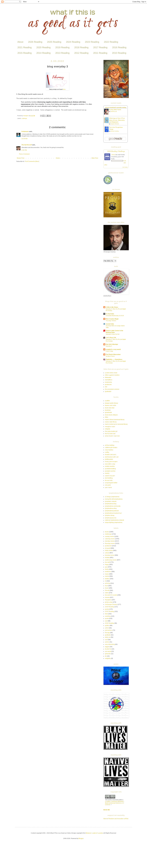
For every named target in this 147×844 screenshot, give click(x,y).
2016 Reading (119, 47)
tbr (106, 656)
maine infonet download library (114, 419)
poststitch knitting (110, 469)
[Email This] (41, 116)
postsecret (108, 384)
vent (106, 639)
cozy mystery (109, 450)
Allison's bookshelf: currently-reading (115, 107)
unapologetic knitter (111, 483)
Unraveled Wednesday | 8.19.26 (115, 315)
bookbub (108, 410)
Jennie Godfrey (115, 131)
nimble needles (110, 466)
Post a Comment (24, 154)
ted (106, 387)
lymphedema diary (111, 508)
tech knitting (109, 478)
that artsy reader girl (111, 431)
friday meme (109, 550)
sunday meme (109, 536)
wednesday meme (111, 560)
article (107, 628)
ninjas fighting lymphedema (113, 522)
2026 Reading (35, 42)
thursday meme (110, 543)
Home (58, 158)
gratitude (108, 635)
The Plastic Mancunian (113, 354)
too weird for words (111, 595)
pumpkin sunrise (110, 471)
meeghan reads (110, 426)
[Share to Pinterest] (50, 116)
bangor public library (111, 403)
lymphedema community (112, 506)
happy (107, 564)
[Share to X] (45, 116)
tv (105, 581)
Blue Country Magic (112, 319)
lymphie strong (109, 515)
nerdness (108, 571)
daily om (107, 637)
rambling (108, 616)
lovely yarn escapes (111, 461)
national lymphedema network (114, 520)
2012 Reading (81, 53)
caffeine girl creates (111, 447)
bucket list (108, 649)
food (106, 586)
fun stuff (107, 562)
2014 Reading (43, 53)
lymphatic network (110, 501)
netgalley (108, 658)
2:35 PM (24, 150)
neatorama (108, 382)
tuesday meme (109, 555)
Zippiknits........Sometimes (114, 359)
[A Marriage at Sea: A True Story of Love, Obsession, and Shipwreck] (107, 122)
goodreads (108, 412)
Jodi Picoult (114, 111)
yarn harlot (108, 487)
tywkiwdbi (108, 391)
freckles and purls (110, 454)
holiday (107, 557)
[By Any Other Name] (107, 114)
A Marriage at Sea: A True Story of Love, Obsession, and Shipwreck (117, 120)
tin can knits (108, 480)
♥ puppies (108, 600)
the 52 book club (110, 433)
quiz (106, 567)
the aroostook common (112, 389)
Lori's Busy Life (111, 337)
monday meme (109, 541)
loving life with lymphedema (113, 499)
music (107, 574)
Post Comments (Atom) (32, 161)
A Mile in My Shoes (112, 307)
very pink (108, 485)
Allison (113, 154)
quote (107, 618)
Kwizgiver (26, 115)
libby (106, 417)
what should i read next (112, 436)
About (20, 42)
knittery (107, 579)
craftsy (107, 452)
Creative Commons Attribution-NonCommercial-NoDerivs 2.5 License (114, 803)
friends (107, 590)
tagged (107, 646)
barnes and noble (110, 405)
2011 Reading (100, 53)
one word (108, 651)
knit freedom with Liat (111, 457)
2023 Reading (92, 42)
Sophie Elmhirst (115, 123)
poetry (107, 609)
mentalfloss (108, 380)
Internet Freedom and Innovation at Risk (115, 818)
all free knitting (109, 445)
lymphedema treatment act (113, 513)
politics (107, 625)
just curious (108, 630)
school (107, 553)
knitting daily (109, 459)
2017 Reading (100, 47)
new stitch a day (110, 464)
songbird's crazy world (113, 349)
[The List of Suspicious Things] (107, 132)
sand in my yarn (110, 476)
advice (107, 642)
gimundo (108, 654)
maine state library (111, 422)
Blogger (81, 838)
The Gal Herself (26, 145)
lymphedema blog (110, 503)
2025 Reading (54, 42)
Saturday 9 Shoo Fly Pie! (113, 334)
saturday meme (110, 539)
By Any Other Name (115, 109)
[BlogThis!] (43, 116)
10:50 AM (24, 138)
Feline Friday (109, 351)
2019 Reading (62, 47)
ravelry (107, 473)
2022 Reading (111, 42)
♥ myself (107, 548)
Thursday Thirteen (111, 320)
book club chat (109, 408)
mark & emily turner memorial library (116, 424)
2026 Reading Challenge (116, 151)
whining (107, 583)
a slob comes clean (111, 373)
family (107, 569)
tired (106, 614)
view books (125, 167)
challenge (24, 118)
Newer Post (20, 158)
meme (107, 576)
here (64, 89)
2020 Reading (43, 47)
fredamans (25, 131)
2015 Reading (24, 53)
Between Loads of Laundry (94, 833)
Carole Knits (110, 324)
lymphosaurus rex (110, 518)
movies (107, 597)
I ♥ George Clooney (111, 604)
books (107, 532)
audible (107, 401)
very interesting (110, 644)
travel (107, 588)
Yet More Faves (110, 356)
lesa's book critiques (111, 415)
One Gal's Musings (112, 344)
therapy (107, 632)
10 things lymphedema (112, 496)
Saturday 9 (109, 346)
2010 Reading (119, 53)
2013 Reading (62, 53)
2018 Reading (81, 47)
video (107, 593)
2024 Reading (73, 42)
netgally (107, 429)
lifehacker (108, 377)
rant (106, 621)
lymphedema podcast (112, 511)
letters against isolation (112, 375)
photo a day (108, 602)
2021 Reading (24, 47)
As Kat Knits (110, 314)
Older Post (94, 158)
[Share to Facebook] (48, 116)
